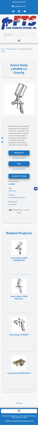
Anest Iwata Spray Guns (16, 197)
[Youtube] (25, 11)
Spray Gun (12, 191)
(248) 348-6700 (19, 2)
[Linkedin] (19, 11)
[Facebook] (13, 11)
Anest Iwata (12, 204)
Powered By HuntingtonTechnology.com (19, 421)
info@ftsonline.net (19, 6)
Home (3, 49)
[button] (19, 40)
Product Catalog (11, 49)
